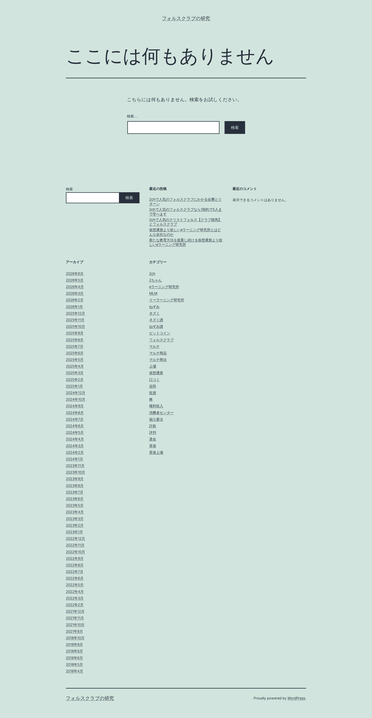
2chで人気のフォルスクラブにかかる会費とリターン (185, 201)
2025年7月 (74, 346)
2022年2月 (75, 605)
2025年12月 (75, 313)
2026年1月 (74, 307)
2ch (152, 274)
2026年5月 (75, 280)
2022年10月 (75, 552)
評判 (152, 432)
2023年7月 (74, 492)
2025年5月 (75, 360)
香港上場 (156, 452)
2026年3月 (75, 293)
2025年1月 (74, 386)
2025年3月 (75, 373)
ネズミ (154, 313)
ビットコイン (159, 333)
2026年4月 (75, 287)
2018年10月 (75, 638)
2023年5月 (75, 505)
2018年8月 (74, 651)
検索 (69, 189)
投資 (152, 393)
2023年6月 (75, 499)
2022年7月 (74, 572)
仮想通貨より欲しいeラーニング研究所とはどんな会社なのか (185, 232)
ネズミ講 (156, 320)
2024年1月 (74, 459)
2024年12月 (75, 393)
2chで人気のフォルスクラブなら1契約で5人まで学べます (185, 211)
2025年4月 (75, 366)
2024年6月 (75, 426)
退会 (152, 439)
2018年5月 (74, 664)
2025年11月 (75, 320)
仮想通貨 (156, 373)
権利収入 (156, 406)
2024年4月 (75, 439)
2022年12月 (75, 538)
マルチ (154, 346)
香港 (152, 446)
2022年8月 (75, 565)
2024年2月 (75, 452)
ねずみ (154, 307)
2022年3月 (75, 598)
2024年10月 (75, 399)
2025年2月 (75, 380)
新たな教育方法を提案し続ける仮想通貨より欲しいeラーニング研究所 (185, 242)
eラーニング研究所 (164, 287)
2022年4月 (75, 592)
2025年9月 (75, 333)
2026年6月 (75, 274)
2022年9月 (75, 558)
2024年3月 (75, 446)
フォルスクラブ (161, 340)
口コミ (154, 380)
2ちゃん (155, 280)
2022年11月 (75, 545)
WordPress (296, 698)
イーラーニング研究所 (166, 300)
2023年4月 (75, 512)
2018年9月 (74, 644)
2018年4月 (74, 671)
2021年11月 (75, 618)
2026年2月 (75, 300)
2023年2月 (75, 525)
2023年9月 (75, 479)
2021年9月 (74, 631)
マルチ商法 (158, 360)
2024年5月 (75, 432)
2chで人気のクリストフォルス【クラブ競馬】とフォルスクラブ (185, 222)
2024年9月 (75, 406)
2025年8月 (75, 340)
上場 (152, 366)
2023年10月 (75, 472)
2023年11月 (75, 466)
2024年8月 (75, 413)
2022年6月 (75, 578)
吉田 (152, 386)
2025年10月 (75, 326)
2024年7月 (75, 419)
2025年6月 (75, 353)
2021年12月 (75, 611)
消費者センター (161, 413)
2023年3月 (75, 519)
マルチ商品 (158, 353)
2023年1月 (74, 532)
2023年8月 (75, 486)
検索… (132, 116)
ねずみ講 (156, 326)
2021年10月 (75, 625)
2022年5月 (75, 585)
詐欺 (152, 426)
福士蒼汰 (156, 419)
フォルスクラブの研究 (186, 18)
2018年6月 (74, 658)
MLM (153, 293)
